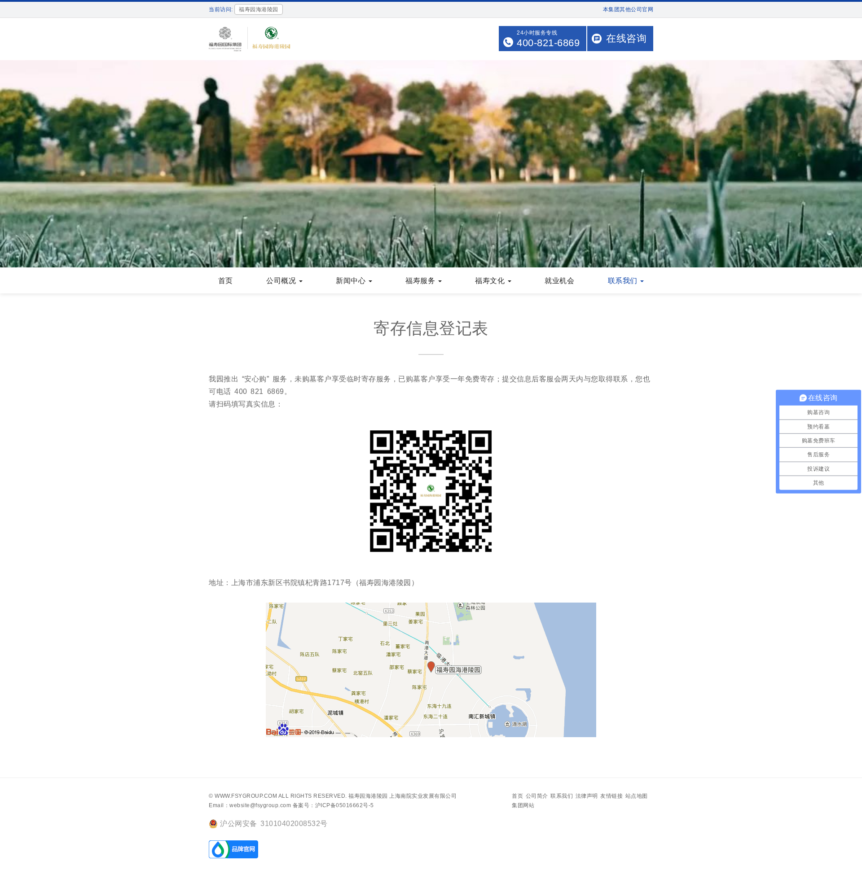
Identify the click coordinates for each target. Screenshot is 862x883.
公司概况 (282, 280)
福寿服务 (421, 280)
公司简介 (537, 796)
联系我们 (624, 280)
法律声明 (587, 796)
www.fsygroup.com (246, 796)
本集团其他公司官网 (628, 9)
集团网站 (523, 805)
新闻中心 (352, 280)
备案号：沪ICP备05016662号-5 (333, 805)
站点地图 (636, 796)
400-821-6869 (548, 42)
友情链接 (611, 796)
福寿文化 (491, 280)
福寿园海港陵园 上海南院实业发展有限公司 (402, 796)
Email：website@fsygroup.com (250, 805)
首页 (225, 280)
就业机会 (559, 280)
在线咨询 (626, 38)
